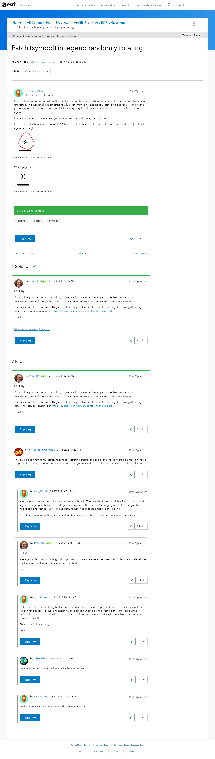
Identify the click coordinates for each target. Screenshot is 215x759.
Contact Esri (133, 751)
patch (37, 220)
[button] (138, 91)
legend (21, 220)
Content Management (36, 71)
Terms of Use (76, 745)
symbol (53, 220)
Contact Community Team (134, 745)
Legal (116, 751)
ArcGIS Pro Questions (110, 22)
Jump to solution (45, 62)
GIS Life (126, 4)
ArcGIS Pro (81, 22)
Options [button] (194, 24)
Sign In (181, 5)
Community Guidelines (93, 745)
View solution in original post (32, 329)
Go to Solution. (36, 210)
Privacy (79, 751)
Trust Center (98, 751)
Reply (23, 238)
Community (26, 4)
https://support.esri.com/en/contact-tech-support (82, 311)
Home (17, 22)
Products (62, 22)
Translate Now (191, 35)
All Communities (86, 4)
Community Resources (149, 4)
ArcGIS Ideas (108, 4)
